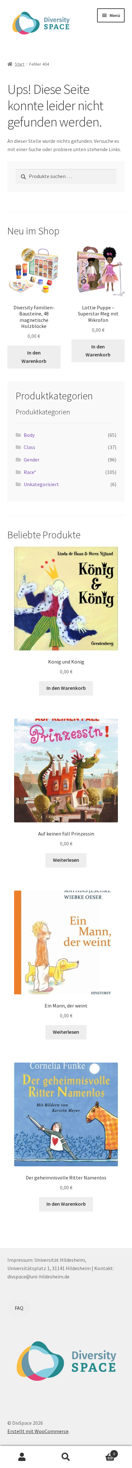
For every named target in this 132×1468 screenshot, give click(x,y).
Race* (30, 472)
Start (19, 64)
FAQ (19, 1308)
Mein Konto (22, 1457)
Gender (31, 459)
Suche (66, 1457)
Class (29, 447)
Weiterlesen (66, 860)
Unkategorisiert (41, 484)
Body (29, 435)
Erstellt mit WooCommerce (38, 1431)
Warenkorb (101, 1451)
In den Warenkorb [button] (33, 356)
